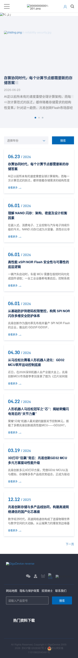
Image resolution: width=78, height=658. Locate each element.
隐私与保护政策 (29, 590)
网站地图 (11, 590)
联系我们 (60, 590)
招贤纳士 (47, 590)
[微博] (64, 576)
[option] (39, 70)
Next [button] (72, 71)
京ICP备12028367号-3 (34, 648)
